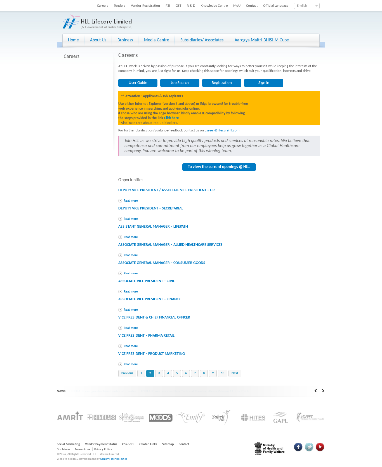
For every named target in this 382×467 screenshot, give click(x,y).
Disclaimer (63, 449)
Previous (127, 373)
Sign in (263, 83)
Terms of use (82, 449)
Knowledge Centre (214, 6)
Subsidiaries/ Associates (201, 40)
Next (235, 373)
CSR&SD (128, 444)
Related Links (148, 444)
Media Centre (156, 40)
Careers (102, 6)
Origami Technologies (113, 459)
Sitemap (168, 444)
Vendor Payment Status (101, 444)
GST (178, 6)
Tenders (119, 6)
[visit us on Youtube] (319, 450)
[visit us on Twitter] (309, 450)
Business (125, 40)
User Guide (138, 83)
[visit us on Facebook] (298, 450)
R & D (191, 6)
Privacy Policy (103, 449)
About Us (98, 40)
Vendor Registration (145, 6)
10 (222, 373)
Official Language (275, 6)
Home (73, 40)
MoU (236, 6)
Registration (222, 83)
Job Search (180, 83)
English (302, 6)
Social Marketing (68, 444)
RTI (168, 6)
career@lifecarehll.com (222, 130)
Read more (131, 200)
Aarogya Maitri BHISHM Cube (262, 40)
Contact (252, 6)
